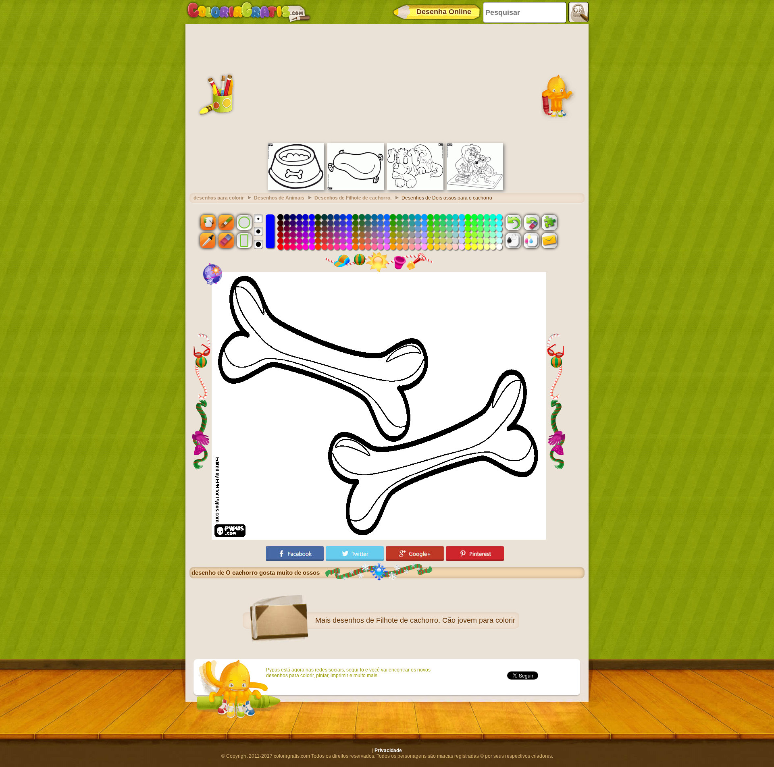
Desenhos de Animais (279, 198)
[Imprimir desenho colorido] (531, 240)
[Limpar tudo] (531, 222)
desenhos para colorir (219, 198)
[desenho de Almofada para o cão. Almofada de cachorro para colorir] (355, 188)
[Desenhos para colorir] (248, 12)
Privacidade (388, 750)
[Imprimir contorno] (513, 240)
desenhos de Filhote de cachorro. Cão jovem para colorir (424, 620)
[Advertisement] (387, 82)
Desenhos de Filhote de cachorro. (352, 198)
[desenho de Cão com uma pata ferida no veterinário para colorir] (475, 188)
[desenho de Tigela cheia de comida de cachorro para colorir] (296, 188)
